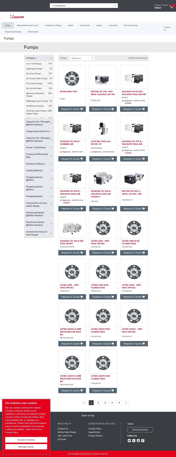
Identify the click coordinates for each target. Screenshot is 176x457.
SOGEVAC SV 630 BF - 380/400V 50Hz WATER (134, 92)
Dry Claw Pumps (33, 73)
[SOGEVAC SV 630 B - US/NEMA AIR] (72, 127)
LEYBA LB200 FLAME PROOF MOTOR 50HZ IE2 (70, 379)
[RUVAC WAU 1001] (72, 77)
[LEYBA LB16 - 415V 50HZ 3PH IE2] (103, 226)
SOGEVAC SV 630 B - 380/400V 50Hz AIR (70, 192)
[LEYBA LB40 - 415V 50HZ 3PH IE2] (134, 270)
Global (157, 7)
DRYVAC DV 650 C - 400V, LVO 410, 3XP (132, 192)
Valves (70, 25)
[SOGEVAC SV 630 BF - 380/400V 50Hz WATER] (134, 77)
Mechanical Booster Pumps (35, 94)
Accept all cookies (26, 440)
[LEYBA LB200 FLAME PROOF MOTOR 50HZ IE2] (72, 361)
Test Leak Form (64, 435)
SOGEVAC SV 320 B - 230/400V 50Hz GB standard (101, 194)
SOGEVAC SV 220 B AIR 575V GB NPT (71, 242)
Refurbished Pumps (13, 32)
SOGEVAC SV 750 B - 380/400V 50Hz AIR (132, 142)
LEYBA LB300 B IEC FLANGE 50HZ (100, 330)
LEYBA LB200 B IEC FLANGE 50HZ (100, 377)
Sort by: (63, 58)
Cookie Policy (94, 428)
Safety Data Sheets (66, 432)
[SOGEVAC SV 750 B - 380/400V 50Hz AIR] (134, 127)
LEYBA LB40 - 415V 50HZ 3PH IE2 (131, 286)
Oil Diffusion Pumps (35, 106)
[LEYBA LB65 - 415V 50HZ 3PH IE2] (72, 270)
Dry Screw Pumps (34, 83)
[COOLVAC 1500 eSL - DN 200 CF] (103, 127)
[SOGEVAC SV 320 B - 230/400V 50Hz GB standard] (103, 177)
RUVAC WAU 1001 (68, 91)
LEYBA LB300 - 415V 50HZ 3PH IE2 (132, 330)
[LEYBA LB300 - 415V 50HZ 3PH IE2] (134, 315)
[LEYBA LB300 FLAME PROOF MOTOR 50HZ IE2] (72, 315)
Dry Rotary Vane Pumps (36, 78)
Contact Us (167, 28)
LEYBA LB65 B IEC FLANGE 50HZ (131, 242)
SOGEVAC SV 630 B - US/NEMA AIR (70, 142)
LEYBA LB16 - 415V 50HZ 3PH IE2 (100, 242)
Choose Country (161, 5)
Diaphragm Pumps (34, 68)
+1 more (128, 103)
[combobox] (81, 5)
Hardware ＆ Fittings (53, 25)
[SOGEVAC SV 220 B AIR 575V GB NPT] (72, 226)
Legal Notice (94, 432)
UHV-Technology (130, 25)
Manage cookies (26, 447)
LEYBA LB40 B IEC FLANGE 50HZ (100, 286)
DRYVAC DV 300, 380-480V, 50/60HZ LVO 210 (103, 92)
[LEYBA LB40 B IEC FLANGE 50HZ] (103, 270)
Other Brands (33, 32)
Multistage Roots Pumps (37, 101)
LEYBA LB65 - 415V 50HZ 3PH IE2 (69, 286)
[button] (72, 109)
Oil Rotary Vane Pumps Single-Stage (36, 112)
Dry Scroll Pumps (34, 88)
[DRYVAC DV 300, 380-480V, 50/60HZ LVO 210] (103, 77)
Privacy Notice (95, 435)
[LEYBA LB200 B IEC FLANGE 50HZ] (103, 361)
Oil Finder (61, 439)
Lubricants (113, 25)
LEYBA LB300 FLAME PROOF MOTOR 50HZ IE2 (70, 332)
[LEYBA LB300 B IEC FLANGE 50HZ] (103, 315)
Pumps (8, 25)
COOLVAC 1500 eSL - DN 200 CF (101, 142)
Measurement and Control (28, 25)
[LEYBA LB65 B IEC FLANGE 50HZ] (134, 226)
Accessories (85, 25)
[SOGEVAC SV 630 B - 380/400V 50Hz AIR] (72, 177)
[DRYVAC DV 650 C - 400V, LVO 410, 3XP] (134, 177)
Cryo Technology (34, 63)
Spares (99, 25)
